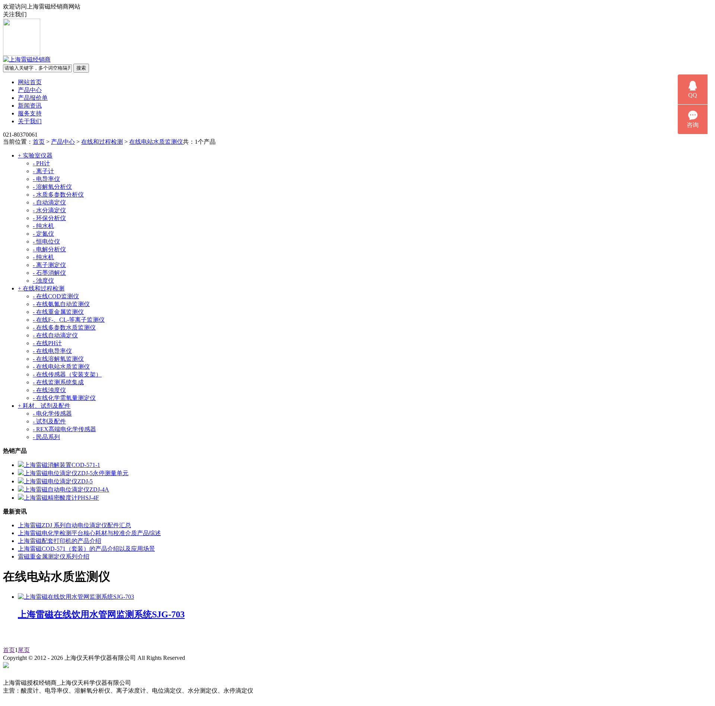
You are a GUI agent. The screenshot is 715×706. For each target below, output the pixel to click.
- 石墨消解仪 (49, 273)
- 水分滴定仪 (49, 210)
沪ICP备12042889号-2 (220, 658)
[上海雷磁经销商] (27, 59)
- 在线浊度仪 (49, 390)
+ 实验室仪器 (35, 155)
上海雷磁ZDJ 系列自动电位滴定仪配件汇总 (74, 525)
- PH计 (41, 163)
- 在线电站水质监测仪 (61, 366)
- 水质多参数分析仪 (58, 194)
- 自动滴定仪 (49, 202)
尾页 (24, 650)
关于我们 (30, 121)
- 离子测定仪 (49, 265)
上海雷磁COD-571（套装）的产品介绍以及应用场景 (86, 549)
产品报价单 (33, 98)
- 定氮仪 (43, 233)
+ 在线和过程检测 (41, 288)
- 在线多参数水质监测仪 (64, 327)
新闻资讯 (30, 105)
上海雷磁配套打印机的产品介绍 (59, 541)
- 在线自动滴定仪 (55, 335)
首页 (39, 142)
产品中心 (30, 90)
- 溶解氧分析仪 (52, 187)
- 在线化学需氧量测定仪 (64, 398)
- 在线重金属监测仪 (58, 312)
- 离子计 (43, 171)
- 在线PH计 (47, 343)
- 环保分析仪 (49, 218)
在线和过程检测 (102, 142)
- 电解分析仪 (49, 249)
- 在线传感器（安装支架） (67, 374)
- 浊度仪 (43, 280)
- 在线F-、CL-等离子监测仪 (69, 320)
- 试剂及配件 (49, 421)
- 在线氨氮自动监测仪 (61, 304)
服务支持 (30, 113)
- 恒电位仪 (46, 241)
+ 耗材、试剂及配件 (44, 406)
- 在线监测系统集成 (58, 382)
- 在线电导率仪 (52, 351)
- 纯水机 (43, 226)
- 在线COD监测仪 (56, 296)
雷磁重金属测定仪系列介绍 (53, 556)
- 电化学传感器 (52, 413)
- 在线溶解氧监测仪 (58, 359)
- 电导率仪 (46, 179)
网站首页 (30, 82)
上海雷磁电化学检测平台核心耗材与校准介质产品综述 (89, 533)
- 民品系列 (46, 437)
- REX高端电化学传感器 (64, 429)
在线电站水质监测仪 (156, 142)
